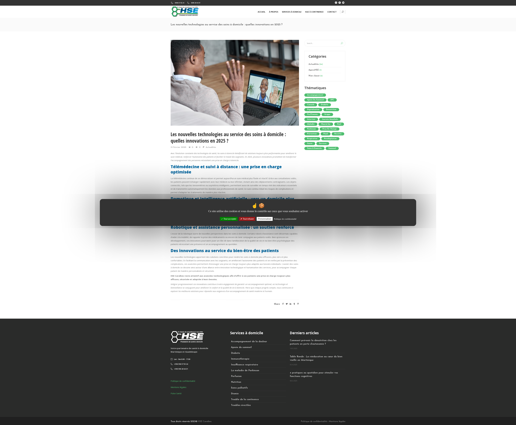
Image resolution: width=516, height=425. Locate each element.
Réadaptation (330, 139)
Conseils (310, 105)
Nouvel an (325, 124)
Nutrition (236, 382)
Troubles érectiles (241, 405)
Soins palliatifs (239, 388)
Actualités (211, 147)
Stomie (235, 394)
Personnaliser (264, 219)
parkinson (311, 129)
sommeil (332, 148)
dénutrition (331, 109)
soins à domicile (314, 148)
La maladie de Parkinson (245, 370)
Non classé (314, 76)
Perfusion (236, 376)
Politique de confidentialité (183, 381)
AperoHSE (314, 70)
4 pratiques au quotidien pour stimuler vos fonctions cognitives (314, 374)
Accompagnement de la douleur (249, 341)
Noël (339, 124)
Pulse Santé (176, 393)
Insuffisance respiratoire (244, 365)
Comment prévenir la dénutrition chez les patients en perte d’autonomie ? (313, 342)
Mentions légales (178, 387)
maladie (311, 124)
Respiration (312, 139)
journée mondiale (330, 119)
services (322, 143)
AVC (332, 100)
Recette (337, 134)
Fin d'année (312, 114)
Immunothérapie (240, 359)
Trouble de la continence (245, 399)
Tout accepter (229, 219)
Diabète (235, 353)
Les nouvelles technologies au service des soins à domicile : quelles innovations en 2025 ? (228, 137)
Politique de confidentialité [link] (285, 219)
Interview (311, 119)
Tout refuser (248, 219)
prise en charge (329, 129)
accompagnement (315, 95)
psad (325, 134)
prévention (312, 134)
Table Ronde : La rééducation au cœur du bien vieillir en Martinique (316, 358)
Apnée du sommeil (241, 347)
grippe (327, 114)
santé (309, 143)
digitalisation (313, 109)
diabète (324, 105)
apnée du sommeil (315, 100)
